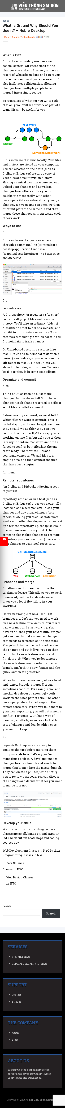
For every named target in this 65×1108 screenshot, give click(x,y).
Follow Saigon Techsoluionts (19, 36)
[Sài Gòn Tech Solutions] (34, 6)
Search (7, 906)
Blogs (6, 21)
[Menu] (5, 6)
